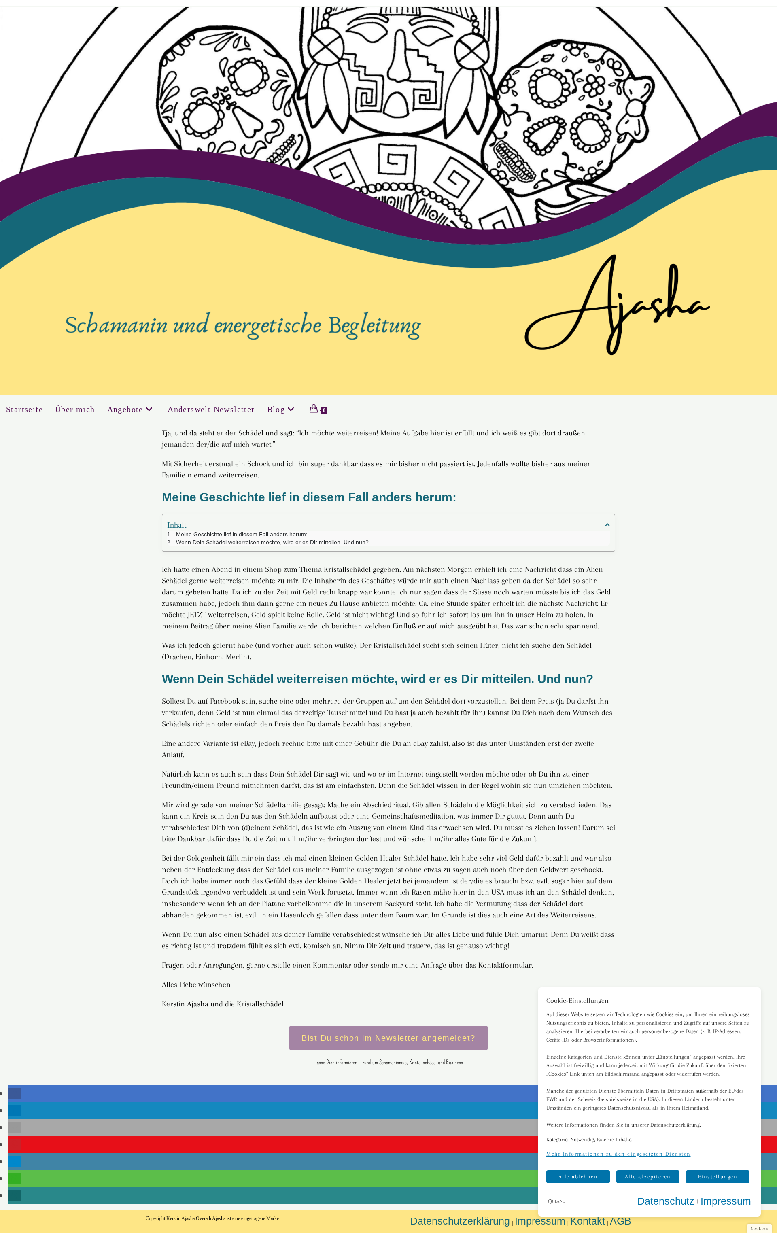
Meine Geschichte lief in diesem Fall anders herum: (242, 534)
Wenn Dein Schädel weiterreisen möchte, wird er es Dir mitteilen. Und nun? (272, 542)
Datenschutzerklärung (460, 1221)
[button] (14, 1093)
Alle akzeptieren (648, 1177)
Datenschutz (665, 1201)
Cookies (760, 1228)
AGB (620, 1221)
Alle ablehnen (578, 1177)
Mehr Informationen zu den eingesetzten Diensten (618, 1154)
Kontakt (587, 1221)
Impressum (540, 1221)
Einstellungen (718, 1177)
